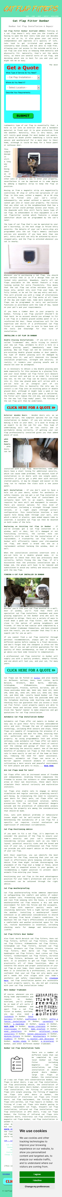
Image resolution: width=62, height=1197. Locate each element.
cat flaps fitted (45, 961)
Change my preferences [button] (37, 1186)
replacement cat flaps (24, 1107)
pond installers (13, 1031)
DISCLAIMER (55, 16)
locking (7, 285)
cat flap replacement (23, 1099)
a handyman (18, 1024)
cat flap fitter (36, 374)
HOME (27, 16)
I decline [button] (37, 1180)
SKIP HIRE (9, 1026)
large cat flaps (42, 1075)
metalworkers (39, 1036)
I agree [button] (37, 1174)
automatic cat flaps (30, 741)
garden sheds (19, 1041)
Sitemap (6, 1174)
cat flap (29, 125)
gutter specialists (36, 1034)
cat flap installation (31, 713)
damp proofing (38, 1029)
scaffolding (31, 1019)
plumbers (8, 1039)
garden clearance (36, 1026)
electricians (10, 1029)
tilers (42, 1024)
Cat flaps (9, 678)
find (11, 939)
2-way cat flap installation (42, 1082)
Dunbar (37, 678)
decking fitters (12, 1036)
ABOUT (39, 16)
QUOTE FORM (9, 1129)
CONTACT (46, 16)
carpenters (48, 1021)
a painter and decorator (40, 1039)
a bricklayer (47, 1041)
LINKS (33, 16)
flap (52, 184)
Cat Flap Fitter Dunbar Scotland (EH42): (25, 31)
